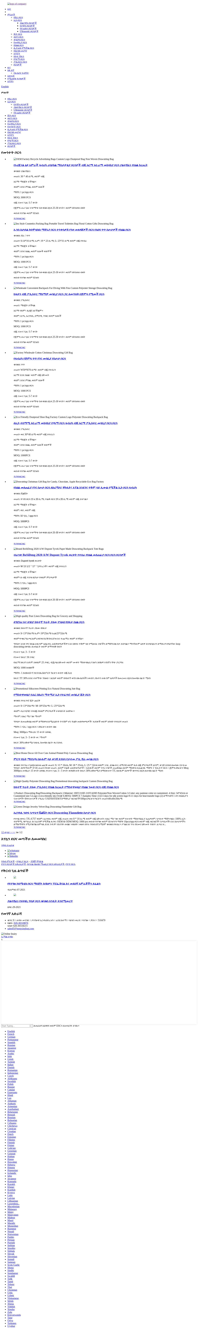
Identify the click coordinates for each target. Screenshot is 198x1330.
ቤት (9, 9)
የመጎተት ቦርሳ (13, 126)
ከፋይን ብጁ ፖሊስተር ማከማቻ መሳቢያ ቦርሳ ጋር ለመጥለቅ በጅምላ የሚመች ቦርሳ (59, 294)
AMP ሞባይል (36, 861)
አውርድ (11, 75)
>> (13, 832)
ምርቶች (11, 14)
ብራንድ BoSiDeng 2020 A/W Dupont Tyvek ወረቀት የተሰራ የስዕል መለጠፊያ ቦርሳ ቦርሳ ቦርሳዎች (70, 554)
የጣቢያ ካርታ (22, 861)
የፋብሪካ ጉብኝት (21, 73)
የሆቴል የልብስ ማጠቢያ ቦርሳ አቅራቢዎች (45, 864)
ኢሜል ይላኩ (7, 936)
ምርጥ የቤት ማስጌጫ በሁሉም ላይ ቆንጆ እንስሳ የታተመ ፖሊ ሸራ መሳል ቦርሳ (56, 759)
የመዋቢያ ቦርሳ (20, 42)
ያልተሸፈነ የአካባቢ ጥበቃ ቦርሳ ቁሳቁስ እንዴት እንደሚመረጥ (40, 901)
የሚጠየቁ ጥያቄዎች (16, 78)
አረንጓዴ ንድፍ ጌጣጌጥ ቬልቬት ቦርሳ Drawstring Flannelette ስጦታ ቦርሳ (55, 812)
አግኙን (10, 81)
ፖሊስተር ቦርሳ (20, 62)
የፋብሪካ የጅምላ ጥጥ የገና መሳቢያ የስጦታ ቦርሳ (40, 358)
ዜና (9, 67)
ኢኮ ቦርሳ (18, 20)
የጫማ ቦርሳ (19, 59)
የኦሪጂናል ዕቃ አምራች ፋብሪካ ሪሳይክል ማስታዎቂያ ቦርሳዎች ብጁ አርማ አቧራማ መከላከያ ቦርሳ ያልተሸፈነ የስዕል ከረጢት (81, 165)
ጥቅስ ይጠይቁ (7, 845)
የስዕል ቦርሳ (19, 45)
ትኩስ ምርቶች (8, 861)
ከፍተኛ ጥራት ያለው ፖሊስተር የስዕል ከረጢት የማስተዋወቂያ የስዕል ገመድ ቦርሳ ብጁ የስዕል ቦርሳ (66, 787)
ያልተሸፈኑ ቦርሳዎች (23, 107)
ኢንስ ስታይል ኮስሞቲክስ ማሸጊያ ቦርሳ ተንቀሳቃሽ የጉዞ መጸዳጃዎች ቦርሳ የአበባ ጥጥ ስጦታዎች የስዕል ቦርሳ (72, 229)
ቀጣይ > (8, 832)
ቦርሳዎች (18, 64)
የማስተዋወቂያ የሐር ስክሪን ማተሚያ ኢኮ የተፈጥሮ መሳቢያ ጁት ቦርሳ (52, 694)
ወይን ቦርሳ (18, 37)
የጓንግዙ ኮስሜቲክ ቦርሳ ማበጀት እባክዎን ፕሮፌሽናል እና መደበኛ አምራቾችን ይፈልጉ (54, 883)
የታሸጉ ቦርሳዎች (27, 25)
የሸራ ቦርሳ (18, 17)
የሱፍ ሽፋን (19, 56)
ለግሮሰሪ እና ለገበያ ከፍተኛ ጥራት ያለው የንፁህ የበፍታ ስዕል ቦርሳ (49, 622)
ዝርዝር (22, 218)
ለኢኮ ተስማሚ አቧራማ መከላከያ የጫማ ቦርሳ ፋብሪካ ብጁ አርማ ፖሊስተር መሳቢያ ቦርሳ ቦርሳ (65, 423)
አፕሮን (17, 53)
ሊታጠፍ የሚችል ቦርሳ (24, 48)
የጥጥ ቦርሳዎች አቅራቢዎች (13, 864)
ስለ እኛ (10, 70)
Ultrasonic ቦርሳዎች (29, 31)
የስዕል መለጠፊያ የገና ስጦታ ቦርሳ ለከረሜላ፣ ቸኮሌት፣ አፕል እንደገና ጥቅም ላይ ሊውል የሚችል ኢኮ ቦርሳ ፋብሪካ (75, 487)
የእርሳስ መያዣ (20, 50)
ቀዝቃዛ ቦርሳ (19, 39)
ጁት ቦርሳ (18, 34)
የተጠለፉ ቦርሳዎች (28, 28)
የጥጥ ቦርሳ (70, 864)
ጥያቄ (16, 218)
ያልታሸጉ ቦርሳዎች (28, 23)
